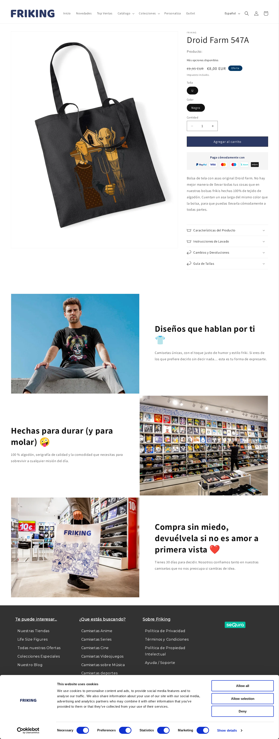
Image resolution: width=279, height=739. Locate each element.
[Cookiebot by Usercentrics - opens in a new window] (28, 730)
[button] (125, 13)
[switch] (125, 730)
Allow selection (242, 698)
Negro (195, 108)
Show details (227, 730)
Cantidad (192, 117)
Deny (243, 711)
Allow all (242, 686)
